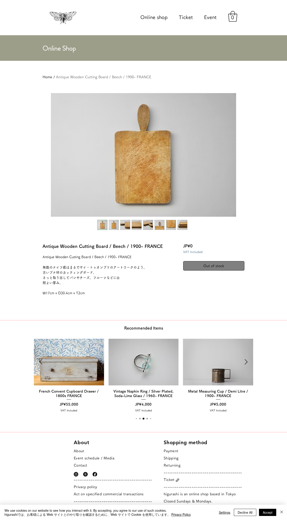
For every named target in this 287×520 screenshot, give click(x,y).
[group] (143, 375)
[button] (232, 16)
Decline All (245, 512)
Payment (171, 451)
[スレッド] (85, 474)
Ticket (169, 479)
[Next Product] (246, 361)
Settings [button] (224, 512)
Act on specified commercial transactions (109, 494)
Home (47, 77)
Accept (267, 512)
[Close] (281, 512)
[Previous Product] (40, 361)
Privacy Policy (181, 514)
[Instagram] (76, 474)
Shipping (171, 458)
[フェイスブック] (95, 474)
